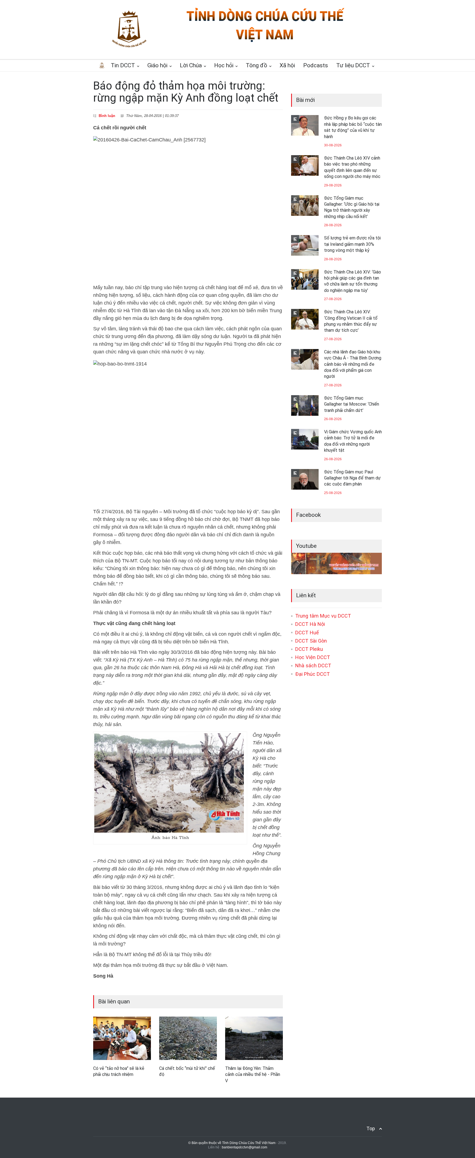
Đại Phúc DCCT (312, 674)
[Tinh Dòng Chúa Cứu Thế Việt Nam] (265, 42)
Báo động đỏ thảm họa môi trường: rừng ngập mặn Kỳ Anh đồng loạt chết (185, 91)
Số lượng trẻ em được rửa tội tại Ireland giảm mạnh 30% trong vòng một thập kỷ (352, 244)
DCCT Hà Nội (310, 624)
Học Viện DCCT (312, 657)
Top (370, 1128)
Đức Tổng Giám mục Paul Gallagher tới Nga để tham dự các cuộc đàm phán (352, 478)
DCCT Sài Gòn (311, 641)
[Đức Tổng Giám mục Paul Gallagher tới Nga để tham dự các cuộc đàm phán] (305, 479)
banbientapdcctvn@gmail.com (244, 1147)
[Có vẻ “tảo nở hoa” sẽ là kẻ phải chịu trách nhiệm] (122, 1038)
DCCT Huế (307, 632)
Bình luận (107, 116)
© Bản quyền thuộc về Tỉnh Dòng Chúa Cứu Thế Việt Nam (231, 1143)
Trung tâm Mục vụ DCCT (323, 616)
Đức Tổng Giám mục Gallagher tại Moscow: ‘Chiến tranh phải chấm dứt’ (351, 404)
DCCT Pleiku (309, 649)
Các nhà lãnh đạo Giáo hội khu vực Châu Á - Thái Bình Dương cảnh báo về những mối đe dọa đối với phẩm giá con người (352, 364)
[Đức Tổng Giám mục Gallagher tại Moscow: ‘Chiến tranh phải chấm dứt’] (305, 405)
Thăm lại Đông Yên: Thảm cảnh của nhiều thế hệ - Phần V (252, 1074)
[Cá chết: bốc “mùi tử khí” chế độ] (188, 1038)
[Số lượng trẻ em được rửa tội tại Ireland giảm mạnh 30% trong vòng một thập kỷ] (305, 245)
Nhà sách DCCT (313, 665)
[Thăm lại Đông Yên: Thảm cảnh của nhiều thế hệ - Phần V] (254, 1038)
